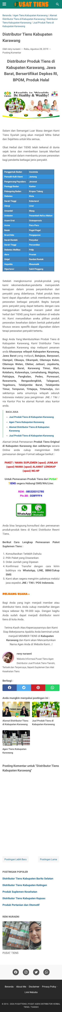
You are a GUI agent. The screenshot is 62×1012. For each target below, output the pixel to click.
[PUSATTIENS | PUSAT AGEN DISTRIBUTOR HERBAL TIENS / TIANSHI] (31, 4)
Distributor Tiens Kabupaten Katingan (24, 885)
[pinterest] (38, 687)
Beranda (9, 986)
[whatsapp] (52, 687)
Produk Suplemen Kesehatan (19, 891)
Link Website (31, 992)
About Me (21, 986)
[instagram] (26, 972)
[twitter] (24, 687)
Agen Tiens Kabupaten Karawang (26, 422)
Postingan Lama (48, 859)
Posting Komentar (11, 52)
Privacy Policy (49, 986)
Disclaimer (34, 986)
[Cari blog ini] (58, 4)
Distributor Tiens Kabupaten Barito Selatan (27, 878)
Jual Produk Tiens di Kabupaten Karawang (31, 417)
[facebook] (9, 687)
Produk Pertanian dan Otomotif (21, 904)
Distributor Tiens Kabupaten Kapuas (23, 898)
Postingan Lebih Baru (15, 859)
